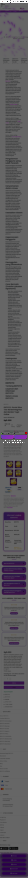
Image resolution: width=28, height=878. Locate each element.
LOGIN (20, 437)
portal (7, 437)
